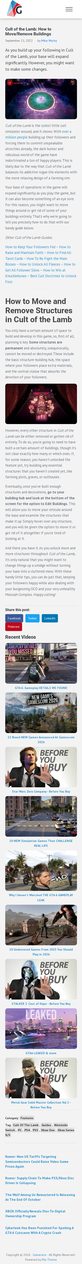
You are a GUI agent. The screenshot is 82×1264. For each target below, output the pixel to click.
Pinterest (13, 627)
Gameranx (39, 1255)
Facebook (14, 618)
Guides (46, 1125)
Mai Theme (49, 1260)
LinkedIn (49, 618)
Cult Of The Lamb (25, 1125)
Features (27, 1118)
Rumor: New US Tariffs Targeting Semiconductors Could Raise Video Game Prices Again (36, 1161)
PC (19, 1130)
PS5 (35, 1130)
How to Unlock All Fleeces (39, 264)
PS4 (27, 1130)
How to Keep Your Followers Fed (30, 247)
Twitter (32, 618)
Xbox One (48, 1130)
